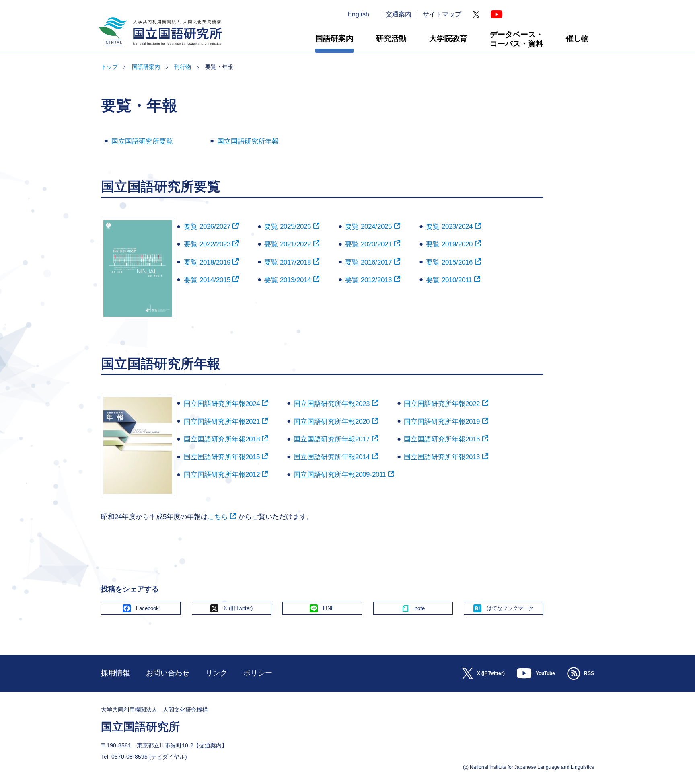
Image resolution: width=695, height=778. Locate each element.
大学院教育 (448, 38)
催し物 (577, 38)
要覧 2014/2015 (207, 280)
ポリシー (257, 673)
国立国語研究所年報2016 (442, 439)
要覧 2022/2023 (207, 244)
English (358, 14)
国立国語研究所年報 (248, 141)
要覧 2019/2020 (449, 244)
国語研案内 (334, 38)
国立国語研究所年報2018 (222, 439)
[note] (413, 608)
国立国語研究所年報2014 (332, 457)
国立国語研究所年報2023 (332, 404)
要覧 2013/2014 (287, 280)
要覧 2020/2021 (368, 244)
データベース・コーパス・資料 (516, 39)
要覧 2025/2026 (287, 226)
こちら (218, 517)
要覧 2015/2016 (449, 262)
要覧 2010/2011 (449, 280)
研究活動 (391, 38)
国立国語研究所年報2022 (442, 404)
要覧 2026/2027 (207, 226)
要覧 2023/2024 (449, 226)
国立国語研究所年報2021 (222, 421)
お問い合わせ (167, 673)
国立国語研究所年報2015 (222, 457)
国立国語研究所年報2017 (332, 439)
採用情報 (115, 673)
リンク (216, 673)
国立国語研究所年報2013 (442, 457)
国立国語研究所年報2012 (222, 474)
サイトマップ (442, 14)
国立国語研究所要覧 (142, 141)
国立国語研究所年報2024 (222, 404)
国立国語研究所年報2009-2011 (340, 474)
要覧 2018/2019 (207, 262)
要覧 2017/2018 (287, 262)
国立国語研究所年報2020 (332, 421)
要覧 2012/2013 (368, 280)
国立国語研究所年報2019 (442, 421)
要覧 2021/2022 (287, 244)
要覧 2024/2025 (368, 226)
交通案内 (398, 14)
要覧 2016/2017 (368, 262)
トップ (109, 67)
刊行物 (182, 67)
